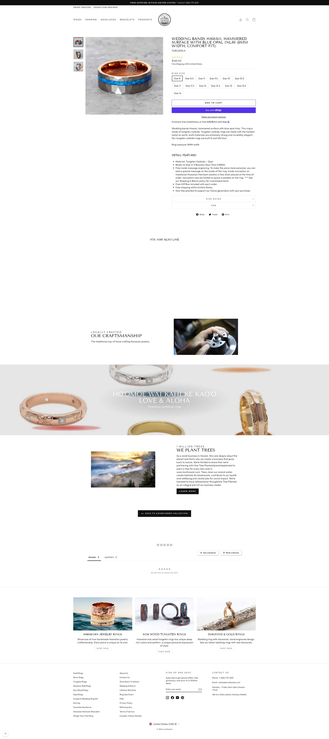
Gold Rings (78, 673)
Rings (78, 19)
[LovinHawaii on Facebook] (172, 697)
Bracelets (127, 19)
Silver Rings (78, 677)
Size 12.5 (215, 85)
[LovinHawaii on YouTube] (177, 697)
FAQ (213, 205)
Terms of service (127, 711)
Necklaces (108, 19)
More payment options (214, 116)
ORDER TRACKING (82, 7)
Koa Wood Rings (80, 690)
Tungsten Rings (80, 681)
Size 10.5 (239, 78)
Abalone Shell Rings (82, 686)
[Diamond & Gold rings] (226, 613)
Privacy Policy (126, 703)
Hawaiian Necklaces (82, 707)
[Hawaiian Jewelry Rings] (102, 613)
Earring (91, 19)
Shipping (180, 64)
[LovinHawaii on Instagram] (167, 697)
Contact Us (125, 677)
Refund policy (126, 707)
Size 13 (228, 85)
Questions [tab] (109, 557)
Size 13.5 (241, 85)
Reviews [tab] (92, 557)
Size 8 (177, 78)
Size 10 (226, 78)
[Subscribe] (200, 689)
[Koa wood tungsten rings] (164, 613)
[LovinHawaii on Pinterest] (182, 697)
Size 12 (202, 85)
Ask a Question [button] (209, 553)
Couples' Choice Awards (131, 716)
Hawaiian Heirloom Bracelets (86, 711)
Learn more (187, 491)
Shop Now (103, 648)
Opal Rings (78, 694)
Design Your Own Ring (83, 716)
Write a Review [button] (232, 553)
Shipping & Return (128, 686)
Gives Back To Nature (129, 681)
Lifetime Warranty (128, 690)
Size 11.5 (190, 85)
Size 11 (177, 85)
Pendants (145, 19)
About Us (124, 673)
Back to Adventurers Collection (166, 513)
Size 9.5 (214, 78)
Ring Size (178, 73)
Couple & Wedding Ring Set (85, 699)
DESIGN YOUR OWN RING (106, 7)
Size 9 (201, 78)
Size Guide (213, 199)
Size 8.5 (189, 78)
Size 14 (177, 93)
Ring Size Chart (127, 694)
